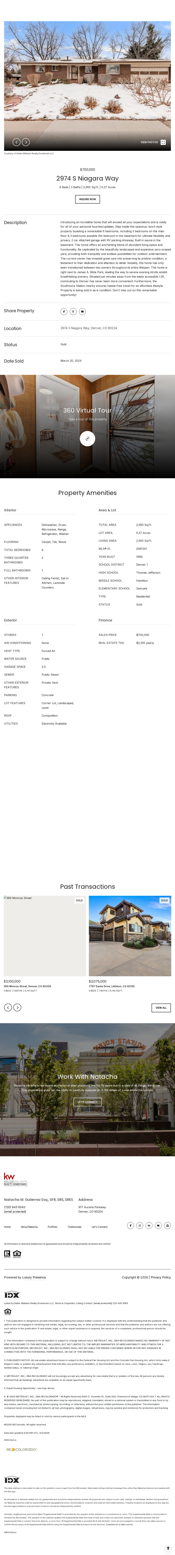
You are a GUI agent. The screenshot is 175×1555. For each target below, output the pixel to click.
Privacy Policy (161, 1277)
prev (17, 142)
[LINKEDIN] (149, 1225)
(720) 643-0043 (14, 1207)
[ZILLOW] (167, 1225)
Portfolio (52, 1226)
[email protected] (102, 1303)
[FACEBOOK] (130, 1225)
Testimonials (75, 1226)
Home (7, 1226)
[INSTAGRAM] (139, 1225)
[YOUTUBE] (158, 1225)
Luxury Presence (34, 1277)
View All (161, 1007)
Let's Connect (99, 1227)
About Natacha (29, 1226)
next (26, 142)
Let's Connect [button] (88, 1101)
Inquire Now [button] (87, 199)
